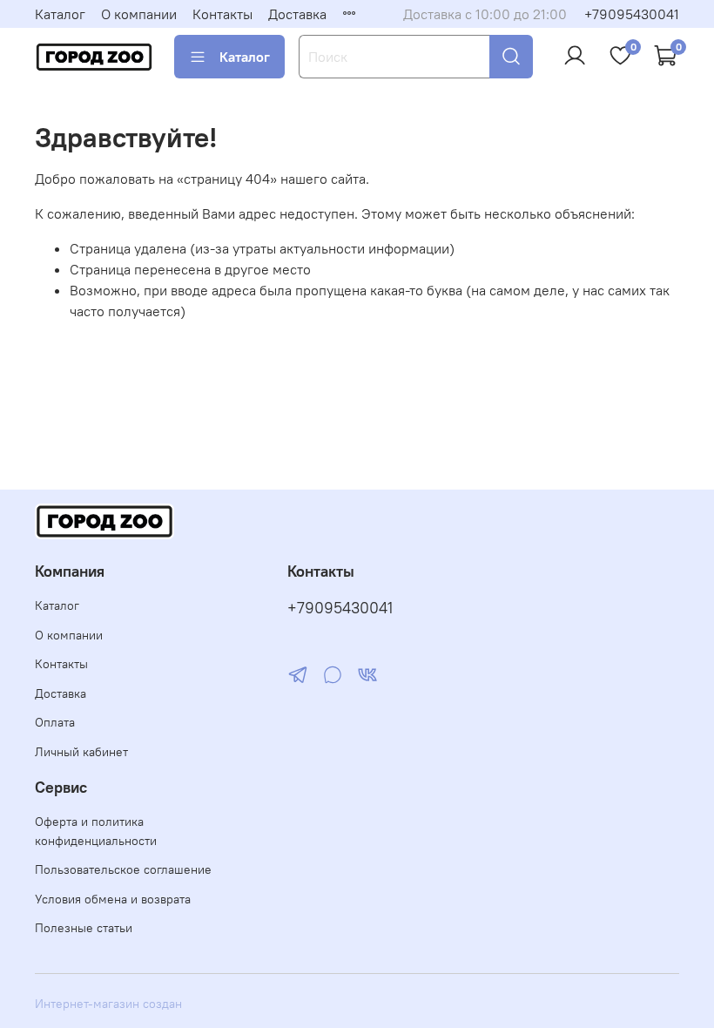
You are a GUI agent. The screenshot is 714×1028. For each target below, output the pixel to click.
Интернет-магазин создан (108, 1003)
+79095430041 (631, 14)
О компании (139, 14)
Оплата (55, 722)
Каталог (60, 14)
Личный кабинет (81, 752)
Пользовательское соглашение (123, 869)
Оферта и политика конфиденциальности (96, 831)
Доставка (297, 14)
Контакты (222, 14)
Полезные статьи (83, 928)
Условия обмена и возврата (113, 899)
